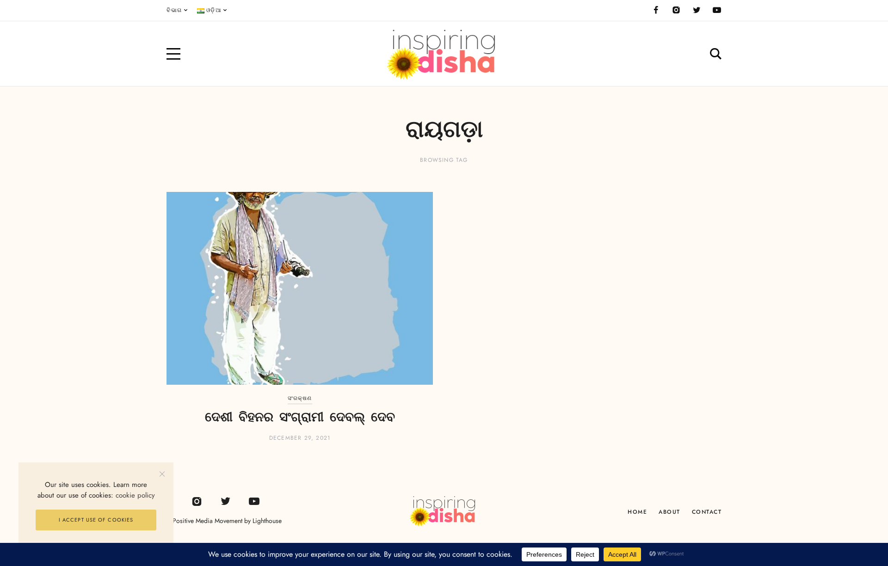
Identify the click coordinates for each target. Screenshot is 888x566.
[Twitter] (696, 10)
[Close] (162, 473)
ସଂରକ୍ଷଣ (300, 398)
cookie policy (135, 495)
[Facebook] (656, 10)
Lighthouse (267, 520)
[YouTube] (717, 10)
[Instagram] (676, 10)
